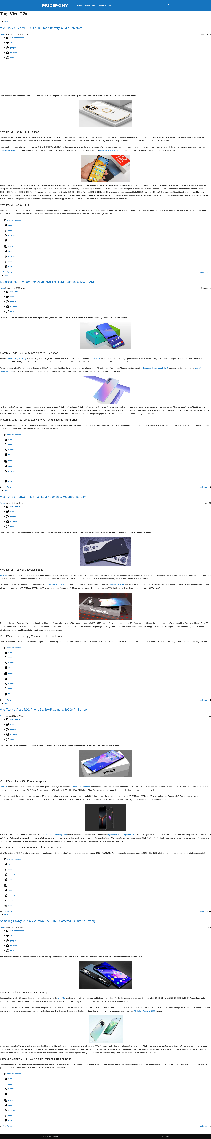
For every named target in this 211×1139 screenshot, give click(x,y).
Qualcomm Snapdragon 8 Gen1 (155, 368)
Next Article (204, 272)
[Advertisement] (105, 77)
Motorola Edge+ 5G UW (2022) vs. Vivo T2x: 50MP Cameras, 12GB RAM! (47, 282)
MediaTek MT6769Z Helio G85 (111, 150)
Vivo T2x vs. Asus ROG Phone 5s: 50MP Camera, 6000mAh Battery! (44, 709)
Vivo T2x (141, 137)
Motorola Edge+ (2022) (16, 359)
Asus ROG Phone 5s (81, 787)
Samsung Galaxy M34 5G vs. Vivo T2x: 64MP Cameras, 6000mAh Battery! (48, 921)
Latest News (90, 5)
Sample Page (165, 1137)
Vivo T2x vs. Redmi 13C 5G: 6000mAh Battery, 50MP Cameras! (41, 28)
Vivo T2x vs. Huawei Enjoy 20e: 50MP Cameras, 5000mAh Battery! (43, 497)
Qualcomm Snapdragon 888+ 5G (121, 835)
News (6, 22)
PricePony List (105, 5)
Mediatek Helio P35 (117, 585)
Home (79, 5)
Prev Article (7, 272)
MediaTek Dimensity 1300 (10, 150)
